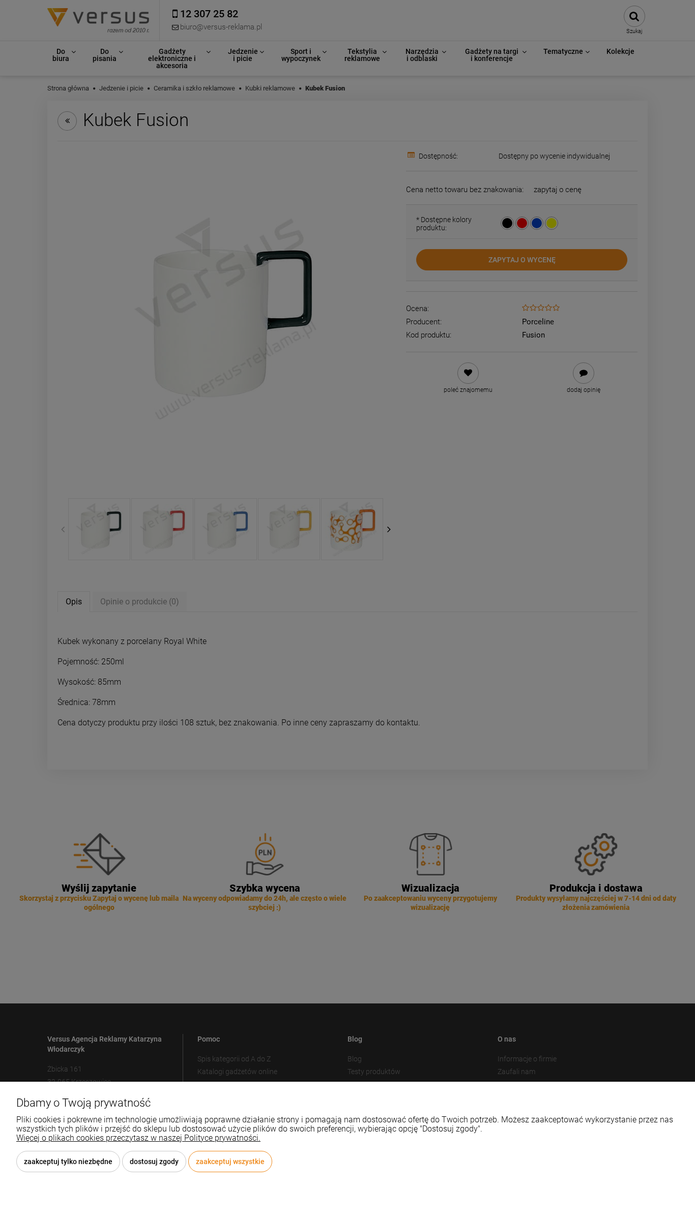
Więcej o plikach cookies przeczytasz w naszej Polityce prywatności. (138, 1138)
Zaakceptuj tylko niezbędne (68, 1161)
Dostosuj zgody (154, 1161)
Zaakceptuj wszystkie (230, 1161)
